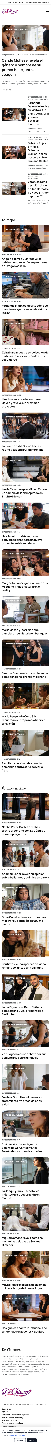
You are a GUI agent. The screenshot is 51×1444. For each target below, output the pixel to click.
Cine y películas (31, 2)
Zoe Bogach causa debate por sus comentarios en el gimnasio (24, 1056)
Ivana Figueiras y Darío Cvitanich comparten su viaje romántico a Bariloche (23, 1011)
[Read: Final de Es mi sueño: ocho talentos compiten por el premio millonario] (25, 653)
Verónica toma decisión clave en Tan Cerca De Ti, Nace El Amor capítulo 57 (38, 189)
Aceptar (32, 1440)
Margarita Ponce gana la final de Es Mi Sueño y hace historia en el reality (25, 586)
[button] (47, 11)
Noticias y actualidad (10, 112)
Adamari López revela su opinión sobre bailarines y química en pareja (25, 875)
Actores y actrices (10, 1420)
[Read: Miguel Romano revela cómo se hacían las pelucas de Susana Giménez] (25, 1217)
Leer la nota (6, 90)
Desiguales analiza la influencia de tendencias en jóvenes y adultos (24, 1329)
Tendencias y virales (14, 935)
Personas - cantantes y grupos (15, 1415)
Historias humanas (14, 276)
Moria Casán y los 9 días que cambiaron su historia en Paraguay (25, 631)
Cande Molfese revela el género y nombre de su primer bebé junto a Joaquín (22, 67)
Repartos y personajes (16, 2)
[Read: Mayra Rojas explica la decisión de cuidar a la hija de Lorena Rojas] (25, 1264)
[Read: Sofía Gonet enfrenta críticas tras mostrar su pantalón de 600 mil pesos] (25, 897)
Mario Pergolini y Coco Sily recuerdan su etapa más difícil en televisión (23, 720)
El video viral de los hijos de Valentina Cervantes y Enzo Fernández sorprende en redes (22, 1147)
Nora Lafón (43, 99)
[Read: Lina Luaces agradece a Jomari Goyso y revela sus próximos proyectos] (25, 379)
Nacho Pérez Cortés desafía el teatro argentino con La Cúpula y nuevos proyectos (23, 830)
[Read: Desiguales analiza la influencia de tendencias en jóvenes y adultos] (25, 1307)
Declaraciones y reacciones (17, 29)
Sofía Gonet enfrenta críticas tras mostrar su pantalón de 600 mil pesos (24, 920)
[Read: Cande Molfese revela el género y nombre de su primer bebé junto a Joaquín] (25, 38)
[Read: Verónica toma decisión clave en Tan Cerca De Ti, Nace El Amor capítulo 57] (14, 188)
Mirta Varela (33, 178)
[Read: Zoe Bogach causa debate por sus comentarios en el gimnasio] (25, 1033)
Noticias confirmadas (15, 1209)
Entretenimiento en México (13, 187)
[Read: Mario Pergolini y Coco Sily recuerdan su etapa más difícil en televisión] (25, 696)
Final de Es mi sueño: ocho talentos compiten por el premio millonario (25, 675)
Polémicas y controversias (17, 1025)
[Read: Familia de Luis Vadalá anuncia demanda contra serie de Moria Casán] (25, 743)
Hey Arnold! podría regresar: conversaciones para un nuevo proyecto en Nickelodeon (22, 539)
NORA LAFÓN (41, 55)
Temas (5, 1412)
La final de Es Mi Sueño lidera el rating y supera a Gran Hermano (23, 447)
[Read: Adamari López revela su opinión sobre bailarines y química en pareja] (25, 853)
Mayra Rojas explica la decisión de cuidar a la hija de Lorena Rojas (24, 1286)
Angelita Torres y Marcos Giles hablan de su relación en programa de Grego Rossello (24, 262)
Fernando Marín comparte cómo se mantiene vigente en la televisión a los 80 (25, 309)
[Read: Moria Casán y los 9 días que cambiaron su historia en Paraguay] (25, 609)
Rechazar (20, 1440)
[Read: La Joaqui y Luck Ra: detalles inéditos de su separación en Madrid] (25, 1170)
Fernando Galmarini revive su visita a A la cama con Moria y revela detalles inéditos (38, 113)
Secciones (6, 1409)
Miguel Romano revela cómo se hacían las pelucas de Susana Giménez (22, 1241)
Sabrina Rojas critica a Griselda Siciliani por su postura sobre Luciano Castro (38, 152)
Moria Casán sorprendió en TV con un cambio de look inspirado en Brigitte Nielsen (24, 493)
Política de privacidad (17, 1435)
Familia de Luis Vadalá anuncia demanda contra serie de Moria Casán (22, 766)
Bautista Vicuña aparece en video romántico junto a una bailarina (24, 965)
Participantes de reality (12, 1417)
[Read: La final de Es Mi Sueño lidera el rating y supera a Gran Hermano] (25, 425)
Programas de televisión (12, 1423)
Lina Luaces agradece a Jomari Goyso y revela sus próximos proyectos (22, 402)
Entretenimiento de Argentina (18, 229)
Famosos (9, 370)
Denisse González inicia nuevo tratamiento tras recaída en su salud (22, 1101)
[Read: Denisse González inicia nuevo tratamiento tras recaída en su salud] (25, 1077)
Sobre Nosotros (43, 2)
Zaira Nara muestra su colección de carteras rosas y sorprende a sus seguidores (25, 356)
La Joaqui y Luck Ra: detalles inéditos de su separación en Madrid (21, 1194)
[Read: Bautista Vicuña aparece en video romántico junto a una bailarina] (25, 943)
